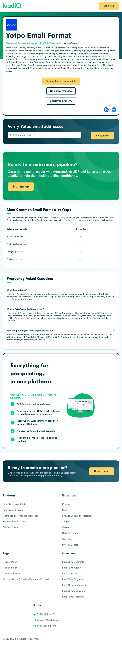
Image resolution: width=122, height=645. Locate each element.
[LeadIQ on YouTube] (117, 639)
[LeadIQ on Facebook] (110, 639)
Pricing (66, 504)
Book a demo (101, 471)
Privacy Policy (10, 562)
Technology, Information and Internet (65, 294)
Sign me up (21, 186)
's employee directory (20, 340)
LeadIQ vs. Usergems (73, 591)
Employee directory (61, 101)
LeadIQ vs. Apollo (71, 568)
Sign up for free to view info (61, 81)
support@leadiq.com (48, 620)
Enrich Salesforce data (14, 521)
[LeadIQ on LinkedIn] (115, 639)
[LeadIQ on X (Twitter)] (112, 639)
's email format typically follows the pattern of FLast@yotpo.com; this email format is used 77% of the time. (60, 315)
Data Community (71, 533)
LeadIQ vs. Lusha (71, 573)
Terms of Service (12, 573)
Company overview (61, 91)
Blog (64, 510)
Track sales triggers (13, 510)
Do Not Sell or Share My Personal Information (27, 579)
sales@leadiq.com (46, 626)
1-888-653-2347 (45, 614)
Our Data (67, 539)
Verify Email (102, 135)
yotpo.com (75, 297)
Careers (66, 527)
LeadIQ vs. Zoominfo (73, 562)
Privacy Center (70, 545)
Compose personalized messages (20, 516)
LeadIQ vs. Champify (73, 597)
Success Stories (11, 527)
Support (66, 521)
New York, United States (50, 43)
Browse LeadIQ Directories (76, 516)
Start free (109, 6)
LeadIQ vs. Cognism (72, 579)
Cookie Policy (10, 568)
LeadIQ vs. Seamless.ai (74, 585)
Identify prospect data (14, 504)
